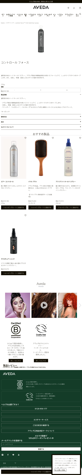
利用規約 (14, 467)
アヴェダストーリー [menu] (69, 15)
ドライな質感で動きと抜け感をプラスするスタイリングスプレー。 (13, 264)
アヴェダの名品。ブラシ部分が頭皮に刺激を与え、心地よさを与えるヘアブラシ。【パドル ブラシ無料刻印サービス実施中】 (40, 191)
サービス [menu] (77, 15)
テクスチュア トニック (8, 259)
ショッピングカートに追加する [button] (41, 472)
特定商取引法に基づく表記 (39, 467)
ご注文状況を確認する (41, 425)
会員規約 (51, 467)
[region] (66, 464)
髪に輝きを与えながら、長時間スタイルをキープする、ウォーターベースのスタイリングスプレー (68, 188)
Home (3, 23)
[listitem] (13, 174)
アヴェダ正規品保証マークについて (41, 431)
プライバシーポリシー (24, 467)
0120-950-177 (41, 409)
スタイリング (10, 23)
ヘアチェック (60, 15)
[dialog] (80, 13)
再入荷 (25, 15)
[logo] (41, 7)
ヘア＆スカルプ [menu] (32, 15)
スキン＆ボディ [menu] (48, 15)
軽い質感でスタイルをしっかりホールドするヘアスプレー (13, 187)
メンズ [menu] (54, 15)
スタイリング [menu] (40, 15)
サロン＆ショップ (68, 8)
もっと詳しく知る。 (60, 470)
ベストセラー (20, 15)
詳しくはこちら (16, 361)
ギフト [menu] (3, 15)
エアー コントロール (7, 181)
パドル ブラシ (32, 181)
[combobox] (9, 463)
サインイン (74, 8)
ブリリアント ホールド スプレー (66, 181)
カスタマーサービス (41, 420)
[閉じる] (75, 460)
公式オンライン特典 (10, 15)
